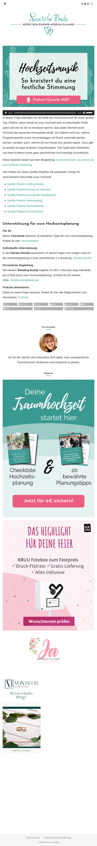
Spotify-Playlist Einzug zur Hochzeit (29, 189)
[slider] (89, 112)
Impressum (33, 837)
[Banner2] (48, 575)
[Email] (85, 3)
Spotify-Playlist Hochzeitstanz (25, 211)
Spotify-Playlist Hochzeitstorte (25, 206)
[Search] (92, 3)
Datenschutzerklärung (57, 837)
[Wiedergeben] (6, 112)
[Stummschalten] (84, 112)
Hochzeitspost (30, 240)
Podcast (23, 297)
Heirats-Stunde (82, 258)
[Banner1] (48, 448)
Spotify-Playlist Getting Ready (25, 184)
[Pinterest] (82, 3)
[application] (48, 112)
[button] (10, 304)
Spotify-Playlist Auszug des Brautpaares (31, 195)
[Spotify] (88, 3)
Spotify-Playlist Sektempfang (24, 200)
